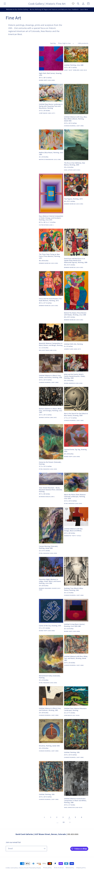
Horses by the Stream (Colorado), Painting (50, 463)
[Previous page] (44, 817)
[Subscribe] (44, 848)
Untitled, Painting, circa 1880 (73, 65)
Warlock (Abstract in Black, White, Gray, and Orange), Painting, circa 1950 (50, 410)
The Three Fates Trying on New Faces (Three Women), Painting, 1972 (49, 256)
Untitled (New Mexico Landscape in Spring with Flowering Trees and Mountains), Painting (51, 106)
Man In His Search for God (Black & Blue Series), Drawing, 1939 (76, 414)
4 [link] (69, 817)
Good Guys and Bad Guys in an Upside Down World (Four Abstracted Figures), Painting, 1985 (75, 260)
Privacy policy (47, 867)
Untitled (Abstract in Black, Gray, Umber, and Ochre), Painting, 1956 (50, 376)
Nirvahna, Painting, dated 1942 (49, 746)
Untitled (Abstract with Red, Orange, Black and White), (73, 530)
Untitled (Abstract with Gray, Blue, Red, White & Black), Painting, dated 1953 (75, 119)
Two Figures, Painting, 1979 (73, 199)
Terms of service (59, 867)
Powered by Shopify (35, 868)
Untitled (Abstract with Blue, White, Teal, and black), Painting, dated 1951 (76, 658)
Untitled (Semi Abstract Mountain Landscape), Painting (75, 709)
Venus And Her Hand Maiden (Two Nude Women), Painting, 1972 (50, 300)
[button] (4, 3)
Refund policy (70, 867)
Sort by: (53, 43)
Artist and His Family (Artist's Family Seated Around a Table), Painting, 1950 (74, 376)
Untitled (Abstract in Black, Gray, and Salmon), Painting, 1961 (50, 709)
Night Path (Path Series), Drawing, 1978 (50, 74)
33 (63, 822)
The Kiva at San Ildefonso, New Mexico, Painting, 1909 (74, 164)
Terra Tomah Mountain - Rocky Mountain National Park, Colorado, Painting (50, 490)
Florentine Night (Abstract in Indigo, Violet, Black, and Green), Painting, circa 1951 (50, 581)
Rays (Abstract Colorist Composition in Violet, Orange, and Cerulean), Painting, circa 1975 (51, 218)
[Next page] (69, 822)
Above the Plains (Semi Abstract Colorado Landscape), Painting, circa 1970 (75, 496)
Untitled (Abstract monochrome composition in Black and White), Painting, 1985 (75, 800)
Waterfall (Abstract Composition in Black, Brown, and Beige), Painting (50, 344)
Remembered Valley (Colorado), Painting (49, 677)
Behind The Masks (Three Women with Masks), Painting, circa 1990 (75, 314)
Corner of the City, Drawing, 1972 (50, 626)
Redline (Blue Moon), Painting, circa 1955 (51, 153)
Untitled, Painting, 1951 (72, 752)
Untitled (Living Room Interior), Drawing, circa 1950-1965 (74, 625)
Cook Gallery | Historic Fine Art (19, 868)
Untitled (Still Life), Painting (73, 344)
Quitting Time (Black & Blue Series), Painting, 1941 (73, 589)
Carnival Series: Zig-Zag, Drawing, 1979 (75, 450)
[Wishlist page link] (73, 4)
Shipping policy (81, 867)
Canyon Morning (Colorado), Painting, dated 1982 (48, 547)
